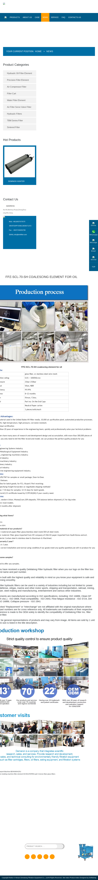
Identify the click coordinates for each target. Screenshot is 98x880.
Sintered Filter (13, 127)
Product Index (74, 878)
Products (15, 17)
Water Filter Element (16, 100)
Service (55, 17)
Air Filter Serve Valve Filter (19, 107)
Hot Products (12, 140)
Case (37, 17)
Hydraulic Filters (14, 114)
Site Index (66, 878)
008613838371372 (24, 226)
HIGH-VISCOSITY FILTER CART (50, 836)
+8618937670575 (19, 222)
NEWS (48, 809)
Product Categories (16, 64)
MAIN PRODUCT (15, 789)
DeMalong (92, 878)
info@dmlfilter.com (20, 235)
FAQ (63, 17)
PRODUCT (49, 797)
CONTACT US (50, 821)
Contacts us (74, 17)
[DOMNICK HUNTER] (19, 179)
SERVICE (49, 813)
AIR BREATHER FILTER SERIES (36, 839)
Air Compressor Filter (16, 87)
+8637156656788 (19, 230)
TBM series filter (15, 120)
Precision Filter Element (18, 80)
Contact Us (10, 199)
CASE (48, 805)
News (45, 17)
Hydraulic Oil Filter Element (19, 73)
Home (38, 51)
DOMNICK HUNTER (16, 181)
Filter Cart (11, 93)
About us (27, 17)
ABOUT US (49, 801)
